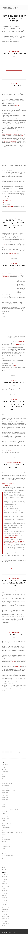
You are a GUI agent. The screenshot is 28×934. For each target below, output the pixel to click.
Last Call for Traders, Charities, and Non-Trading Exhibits (14, 224)
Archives (4, 864)
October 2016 (5, 920)
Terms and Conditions (7, 843)
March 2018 (5, 906)
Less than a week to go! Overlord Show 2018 (14, 583)
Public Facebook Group (6, 200)
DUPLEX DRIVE (21, 341)
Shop (3, 836)
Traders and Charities (7, 850)
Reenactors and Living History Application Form (12, 832)
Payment (4, 820)
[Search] (21, 2)
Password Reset (5, 818)
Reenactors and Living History (8, 830)
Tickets (3, 848)
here (10, 173)
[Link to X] (25, 931)
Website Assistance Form (7, 858)
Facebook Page (5, 198)
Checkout (4, 780)
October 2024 (5, 878)
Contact (13, 661)
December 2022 (5, 883)
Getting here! (5, 801)
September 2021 (6, 886)
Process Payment (6, 827)
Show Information (6, 839)
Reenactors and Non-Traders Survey (9, 566)
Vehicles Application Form (8, 855)
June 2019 (4, 892)
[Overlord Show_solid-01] (11, 2)
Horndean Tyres (17, 535)
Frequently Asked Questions (8, 790)
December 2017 (5, 907)
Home (3, 802)
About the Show (5, 764)
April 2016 (4, 921)
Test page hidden (6, 846)
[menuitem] (21, 2)
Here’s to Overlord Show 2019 (14, 466)
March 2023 (5, 879)
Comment (9, 462)
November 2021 (5, 885)
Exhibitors (11, 51)
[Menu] (24, 2)
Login (3, 804)
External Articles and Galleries (8, 788)
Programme (4, 829)
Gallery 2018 (5, 795)
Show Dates (4, 837)
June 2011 (4, 925)
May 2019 (4, 893)
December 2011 (5, 923)
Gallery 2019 (5, 797)
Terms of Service (5, 844)
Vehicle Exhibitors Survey (7, 568)
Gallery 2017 (5, 794)
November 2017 (5, 909)
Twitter (3, 202)
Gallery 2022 (5, 799)
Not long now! (14, 634)
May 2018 (4, 902)
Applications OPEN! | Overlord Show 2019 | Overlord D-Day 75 (14, 405)
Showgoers (14, 13)
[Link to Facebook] (23, 931)
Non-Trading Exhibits (13, 253)
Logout (3, 806)
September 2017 (6, 911)
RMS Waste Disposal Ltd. (10, 537)
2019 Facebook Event (6, 485)
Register (4, 834)
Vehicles (4, 853)
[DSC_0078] (14, 63)
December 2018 (5, 899)
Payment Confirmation (7, 822)
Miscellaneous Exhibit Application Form (11, 809)
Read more (14, 71)
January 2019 (5, 897)
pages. (3, 620)
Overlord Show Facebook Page (8, 483)
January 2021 (5, 888)
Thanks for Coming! (14, 53)
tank (3, 345)
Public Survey (4, 563)
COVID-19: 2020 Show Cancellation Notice (14, 18)
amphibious (18, 344)
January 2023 (5, 881)
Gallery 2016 (5, 792)
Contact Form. (12, 450)
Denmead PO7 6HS (5, 276)
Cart (3, 778)
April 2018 (4, 904)
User (3, 851)
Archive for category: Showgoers (10, 7)
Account (4, 769)
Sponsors (4, 841)
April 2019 (4, 895)
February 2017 (5, 916)
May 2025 (4, 876)
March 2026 (5, 874)
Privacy (3, 825)
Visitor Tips (14, 85)
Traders (3, 244)
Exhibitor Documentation (7, 783)
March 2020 (5, 890)
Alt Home (4, 774)
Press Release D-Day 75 (14, 267)
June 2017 (4, 914)
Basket (3, 776)
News (3, 813)
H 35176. (13, 334)
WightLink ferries (17, 666)
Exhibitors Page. (14, 444)
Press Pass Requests (6, 823)
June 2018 (4, 900)
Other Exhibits (5, 816)
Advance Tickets (5, 771)
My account (4, 811)
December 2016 (5, 918)
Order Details (5, 815)
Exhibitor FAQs (5, 785)
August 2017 (5, 913)
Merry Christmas (14, 382)
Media (3, 808)
